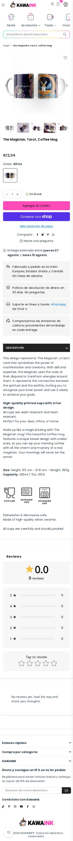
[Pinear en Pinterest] (48, 234)
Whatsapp (58, 304)
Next (67, 86)
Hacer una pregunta (38, 241)
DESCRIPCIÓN (15, 348)
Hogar (6, 45)
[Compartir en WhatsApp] (53, 234)
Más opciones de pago (36, 226)
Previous (6, 86)
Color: (12, 164)
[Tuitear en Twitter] (42, 234)
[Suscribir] (66, 790)
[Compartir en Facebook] (37, 234)
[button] (65, 4)
